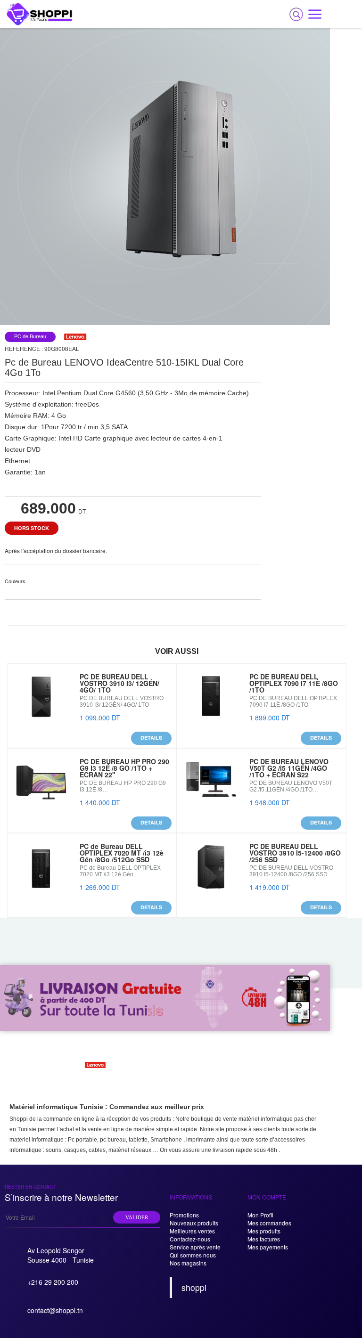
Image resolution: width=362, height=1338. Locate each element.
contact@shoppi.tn (55, 1310)
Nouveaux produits (194, 1223)
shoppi (193, 1287)
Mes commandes (269, 1223)
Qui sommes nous (193, 1255)
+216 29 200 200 (52, 1282)
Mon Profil (260, 1215)
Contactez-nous (190, 1239)
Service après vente (195, 1247)
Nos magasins (188, 1263)
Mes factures (263, 1239)
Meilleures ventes (192, 1231)
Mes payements (267, 1247)
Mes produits (263, 1231)
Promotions (184, 1215)
